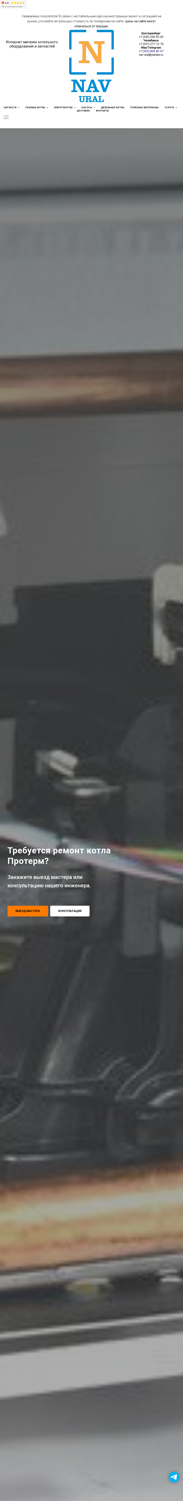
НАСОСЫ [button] (87, 107)
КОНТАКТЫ (102, 110)
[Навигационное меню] (6, 117)
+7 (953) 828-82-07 (151, 51)
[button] (28, 911)
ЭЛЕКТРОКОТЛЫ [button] (63, 107)
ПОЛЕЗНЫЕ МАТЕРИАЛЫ (144, 107)
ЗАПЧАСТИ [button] (10, 107)
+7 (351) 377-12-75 (151, 44)
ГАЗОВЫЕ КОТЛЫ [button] (35, 107)
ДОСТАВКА (83, 110)
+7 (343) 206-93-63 (151, 37)
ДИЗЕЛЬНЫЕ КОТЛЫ (112, 107)
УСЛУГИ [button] (170, 107)
